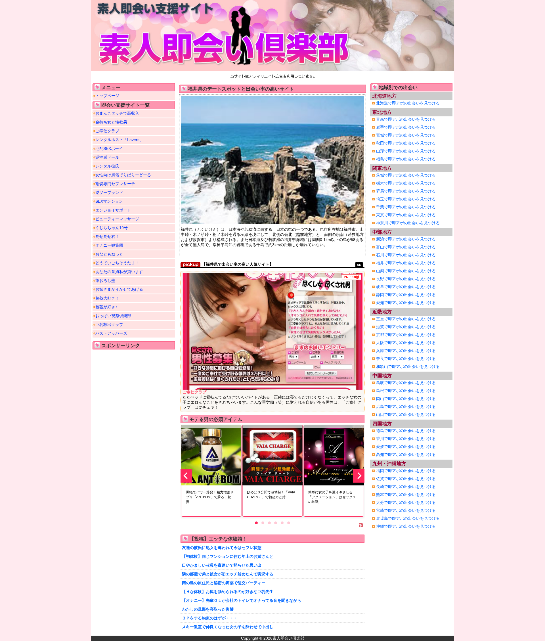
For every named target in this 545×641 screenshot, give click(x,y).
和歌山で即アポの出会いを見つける (408, 366)
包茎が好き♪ (106, 307)
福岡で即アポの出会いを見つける (406, 470)
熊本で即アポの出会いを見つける (406, 494)
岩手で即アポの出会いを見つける (406, 127)
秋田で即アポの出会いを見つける (406, 143)
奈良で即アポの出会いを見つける (406, 358)
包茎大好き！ (107, 298)
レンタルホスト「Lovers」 (119, 139)
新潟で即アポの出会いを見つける (406, 239)
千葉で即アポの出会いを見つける (406, 207)
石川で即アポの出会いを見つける (406, 255)
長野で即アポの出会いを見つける (406, 278)
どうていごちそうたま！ (117, 263)
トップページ (107, 95)
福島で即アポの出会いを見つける (406, 159)
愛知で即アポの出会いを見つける (406, 302)
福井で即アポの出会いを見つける (406, 263)
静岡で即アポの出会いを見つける (406, 294)
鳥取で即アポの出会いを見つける (406, 382)
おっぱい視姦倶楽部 (113, 315)
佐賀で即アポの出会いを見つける (406, 478)
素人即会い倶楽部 (288, 638)
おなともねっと (109, 254)
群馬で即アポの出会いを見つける (406, 191)
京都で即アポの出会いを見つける (406, 334)
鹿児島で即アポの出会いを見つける (408, 518)
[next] (358, 476)
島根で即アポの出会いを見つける (406, 390)
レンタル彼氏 (107, 166)
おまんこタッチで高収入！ (119, 113)
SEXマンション (109, 201)
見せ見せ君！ (107, 236)
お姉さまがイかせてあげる (119, 289)
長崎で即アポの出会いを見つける (406, 486)
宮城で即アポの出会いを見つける (406, 135)
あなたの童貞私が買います (119, 271)
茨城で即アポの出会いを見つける (406, 175)
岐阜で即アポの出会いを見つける (406, 286)
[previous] (186, 476)
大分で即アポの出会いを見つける (406, 502)
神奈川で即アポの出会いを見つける (408, 223)
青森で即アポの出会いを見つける (406, 119)
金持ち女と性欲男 (111, 122)
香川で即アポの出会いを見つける (406, 438)
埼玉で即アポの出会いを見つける (406, 199)
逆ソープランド (109, 192)
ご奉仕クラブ (107, 131)
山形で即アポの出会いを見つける (406, 151)
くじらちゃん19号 (111, 227)
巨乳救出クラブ (109, 324)
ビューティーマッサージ (117, 219)
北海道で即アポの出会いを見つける (408, 103)
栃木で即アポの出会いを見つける (406, 183)
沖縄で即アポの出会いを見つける (406, 526)
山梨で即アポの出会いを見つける (406, 271)
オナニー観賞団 (109, 245)
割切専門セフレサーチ (115, 183)
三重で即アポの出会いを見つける (406, 319)
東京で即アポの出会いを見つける (406, 215)
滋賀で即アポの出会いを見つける (406, 326)
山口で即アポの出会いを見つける (406, 414)
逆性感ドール (107, 157)
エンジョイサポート (113, 210)
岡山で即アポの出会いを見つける (406, 398)
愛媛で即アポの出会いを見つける (406, 446)
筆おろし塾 (105, 280)
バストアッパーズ (111, 333)
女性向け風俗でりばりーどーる (123, 175)
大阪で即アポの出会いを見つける (406, 342)
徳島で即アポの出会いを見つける (406, 430)
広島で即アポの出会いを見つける (406, 406)
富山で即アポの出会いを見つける (406, 247)
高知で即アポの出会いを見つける (406, 454)
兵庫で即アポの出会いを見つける (406, 350)
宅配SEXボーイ (109, 148)
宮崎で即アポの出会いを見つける (406, 510)
